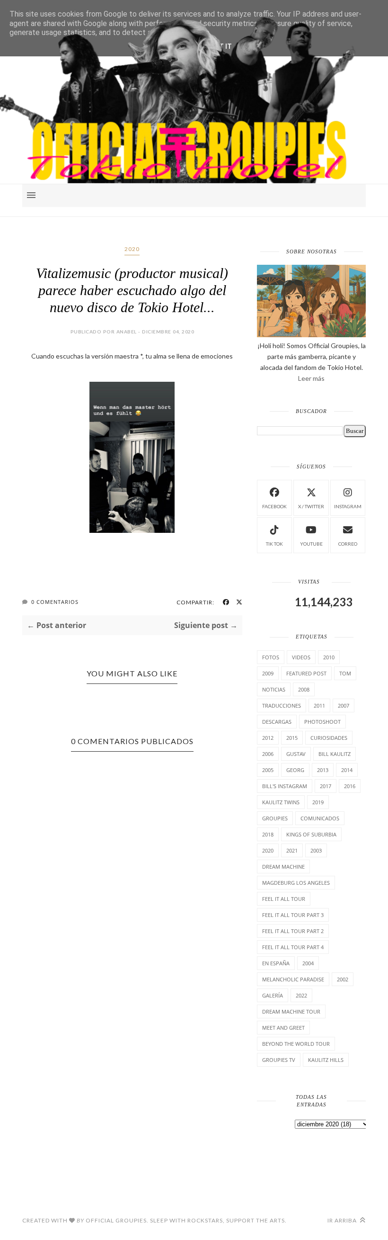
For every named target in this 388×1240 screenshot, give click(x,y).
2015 (292, 737)
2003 (316, 850)
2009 (267, 673)
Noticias (273, 689)
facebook (274, 506)
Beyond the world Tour (296, 1043)
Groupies (275, 818)
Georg (295, 769)
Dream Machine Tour (291, 1011)
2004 (308, 963)
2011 (319, 705)
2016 (349, 786)
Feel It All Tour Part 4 (293, 947)
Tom (345, 673)
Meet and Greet (283, 1027)
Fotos (270, 657)
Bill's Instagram (284, 786)
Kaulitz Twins (281, 802)
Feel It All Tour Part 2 (293, 930)
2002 (342, 979)
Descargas (276, 721)
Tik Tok (274, 544)
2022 (301, 995)
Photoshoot (322, 721)
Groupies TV (278, 1059)
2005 (267, 769)
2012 (267, 737)
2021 (292, 850)
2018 (267, 834)
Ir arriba (342, 1220)
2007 (343, 705)
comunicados (319, 818)
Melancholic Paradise (293, 979)
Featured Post (306, 673)
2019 (318, 802)
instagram (348, 506)
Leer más (311, 378)
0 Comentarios (55, 601)
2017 (325, 786)
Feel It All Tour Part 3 (293, 914)
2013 (322, 769)
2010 (329, 657)
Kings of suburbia (311, 834)
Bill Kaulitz (334, 753)
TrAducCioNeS (281, 705)
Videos (301, 657)
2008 (303, 689)
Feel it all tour (283, 898)
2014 (347, 769)
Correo (347, 544)
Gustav (296, 753)
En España (276, 963)
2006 (267, 753)
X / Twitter (311, 506)
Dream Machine (283, 866)
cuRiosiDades (328, 737)
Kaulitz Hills (326, 1059)
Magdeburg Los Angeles (296, 882)
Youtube (311, 544)
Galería (272, 995)
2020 (132, 248)
